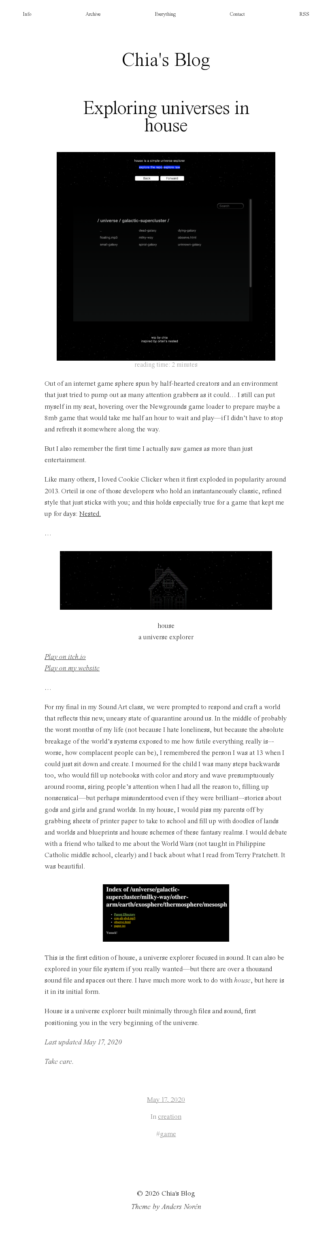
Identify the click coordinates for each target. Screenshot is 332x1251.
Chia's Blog (166, 60)
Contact (237, 14)
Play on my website (72, 668)
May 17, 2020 (166, 1100)
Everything (165, 14)
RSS (304, 14)
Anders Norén (181, 1207)
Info (27, 14)
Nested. (90, 514)
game (168, 1134)
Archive (92, 14)
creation (169, 1117)
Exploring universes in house (166, 117)
